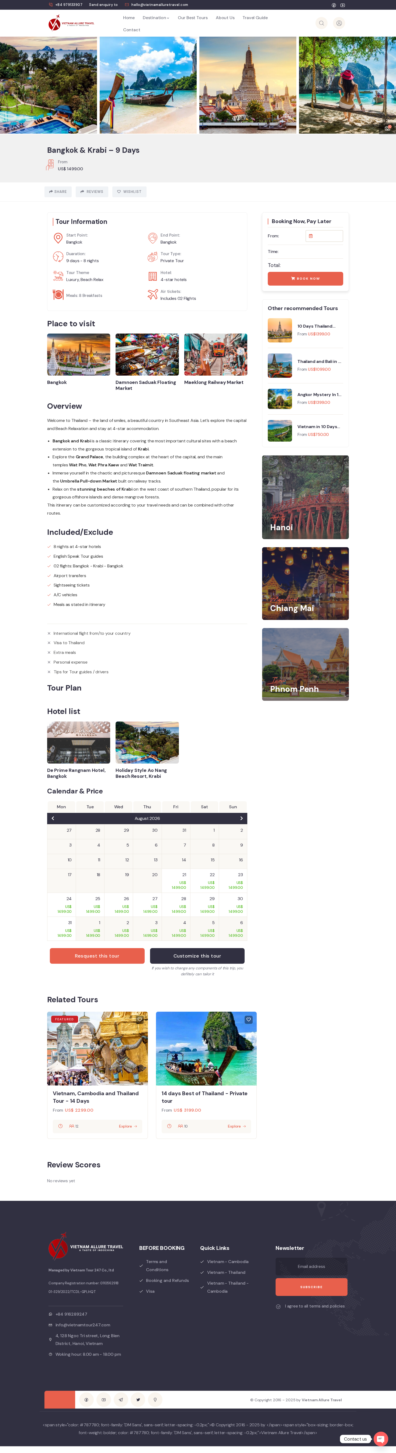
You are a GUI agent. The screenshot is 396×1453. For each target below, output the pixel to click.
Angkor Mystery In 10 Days (319, 395)
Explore (125, 1126)
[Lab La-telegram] (121, 1399)
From (302, 334)
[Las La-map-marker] (155, 1399)
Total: (274, 265)
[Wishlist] (140, 1020)
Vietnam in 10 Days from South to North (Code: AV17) (319, 427)
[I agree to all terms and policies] (278, 1306)
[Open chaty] (381, 1439)
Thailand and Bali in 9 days (319, 362)
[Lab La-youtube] (103, 1399)
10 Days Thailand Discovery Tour (314, 326)
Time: (273, 251)
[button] (386, 82)
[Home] (71, 23)
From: (273, 236)
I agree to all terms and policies (315, 1306)
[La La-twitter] (138, 1399)
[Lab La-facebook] (86, 1399)
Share (60, 191)
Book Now (308, 278)
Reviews (94, 191)
